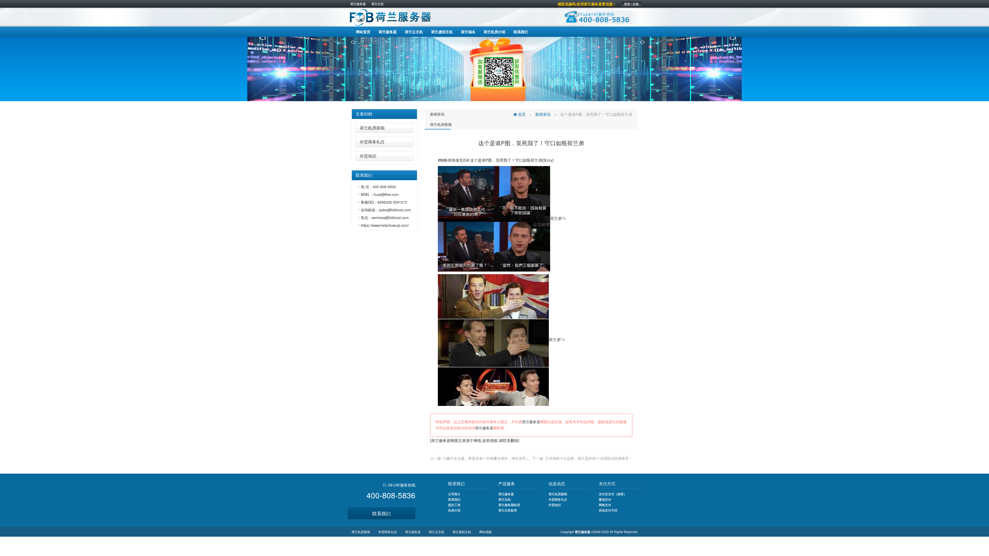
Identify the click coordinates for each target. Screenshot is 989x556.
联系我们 (381, 513)
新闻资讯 (437, 114)
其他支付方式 (608, 510)
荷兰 (534, 160)
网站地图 (485, 531)
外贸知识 (368, 156)
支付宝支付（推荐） (613, 494)
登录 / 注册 (631, 4)
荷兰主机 (377, 4)
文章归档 (364, 114)
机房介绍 (454, 510)
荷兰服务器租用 (509, 504)
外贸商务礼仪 (372, 142)
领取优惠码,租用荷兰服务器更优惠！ (587, 3)
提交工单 (454, 504)
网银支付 (605, 504)
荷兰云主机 (436, 531)
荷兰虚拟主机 (462, 531)
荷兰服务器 (358, 4)
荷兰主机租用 (507, 510)
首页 (521, 114)
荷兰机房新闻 (372, 128)
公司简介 (454, 494)
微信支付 (605, 499)
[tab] (384, 114)
